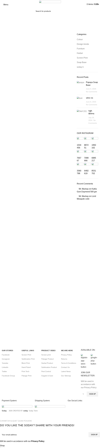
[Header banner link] (50, 224)
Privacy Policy (37, 441)
